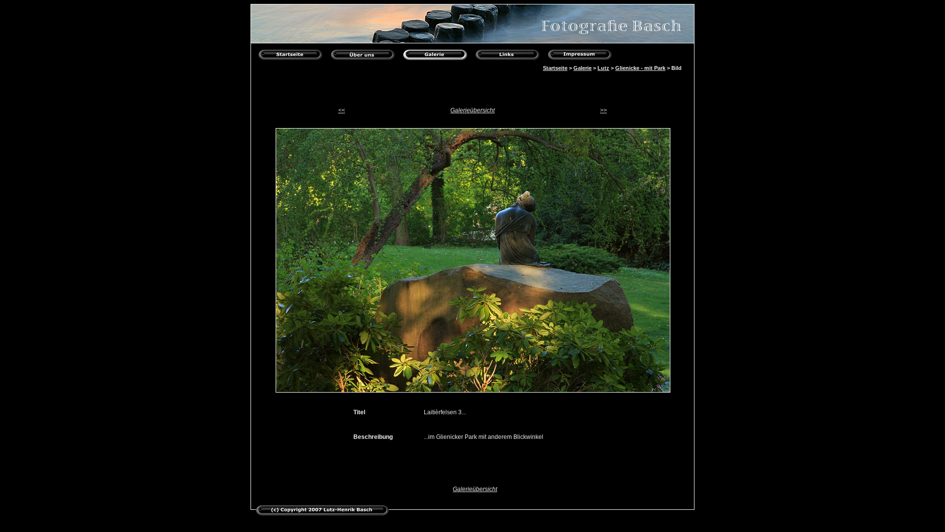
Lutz (603, 68)
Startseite (555, 68)
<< (341, 110)
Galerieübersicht (472, 110)
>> (603, 110)
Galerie (582, 68)
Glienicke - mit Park (640, 68)
